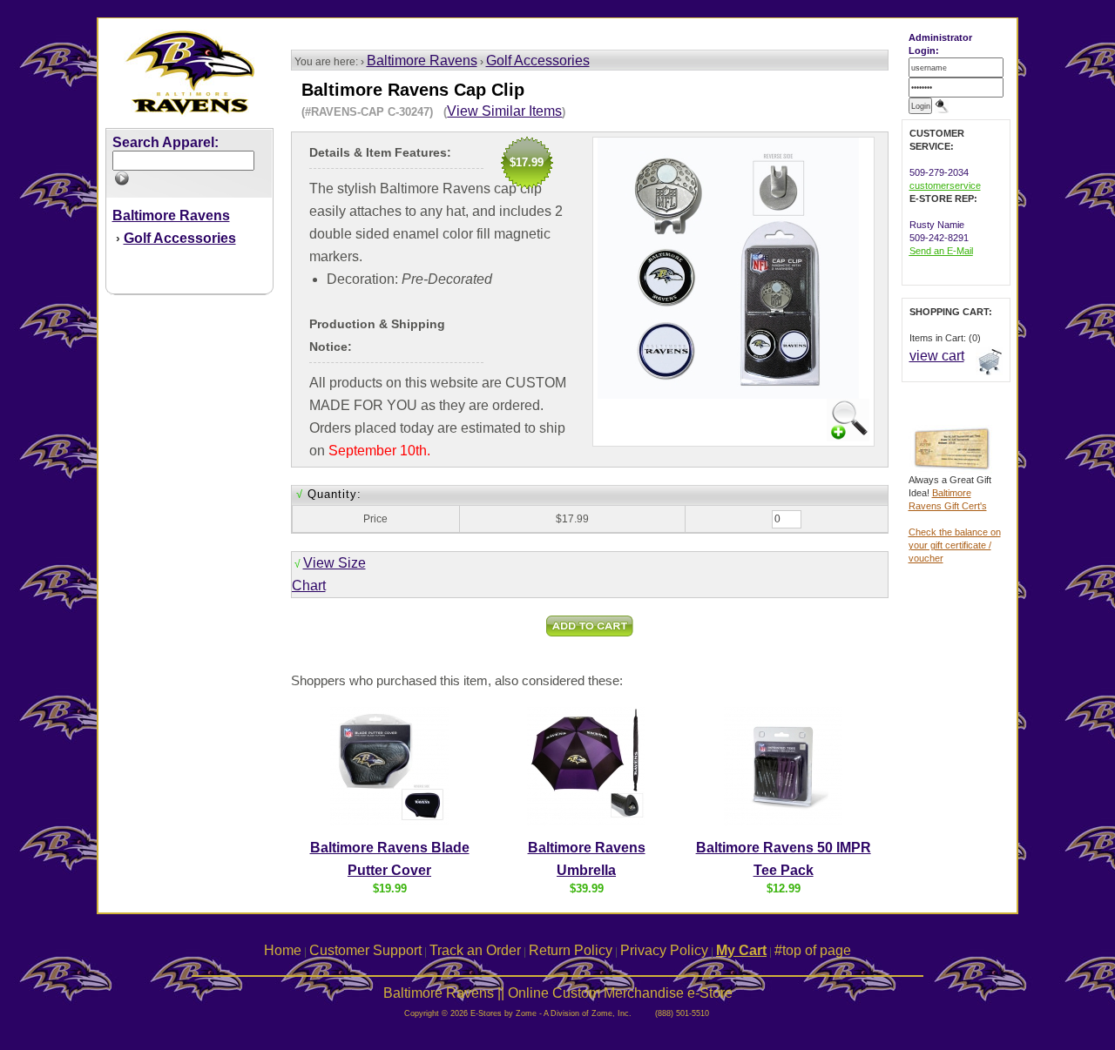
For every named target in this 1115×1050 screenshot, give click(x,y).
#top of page (812, 950)
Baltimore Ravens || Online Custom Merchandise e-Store (558, 993)
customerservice (945, 185)
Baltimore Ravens (422, 60)
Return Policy (570, 950)
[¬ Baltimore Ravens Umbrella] (586, 822)
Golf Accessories (538, 60)
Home (282, 950)
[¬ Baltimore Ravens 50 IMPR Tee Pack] (783, 822)
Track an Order (475, 950)
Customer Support (365, 950)
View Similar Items (504, 111)
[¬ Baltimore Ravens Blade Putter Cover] (389, 822)
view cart (936, 355)
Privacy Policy (664, 950)
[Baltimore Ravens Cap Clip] (848, 436)
